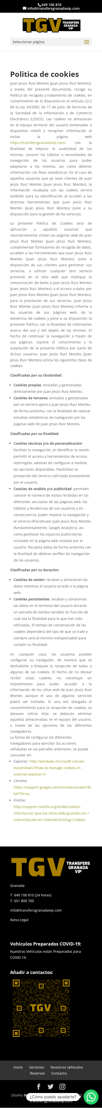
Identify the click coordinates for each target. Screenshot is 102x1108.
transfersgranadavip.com (51, 1101)
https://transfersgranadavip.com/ (37, 142)
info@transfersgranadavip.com (36, 910)
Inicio (18, 1067)
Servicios (36, 1067)
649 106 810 (51, 4)
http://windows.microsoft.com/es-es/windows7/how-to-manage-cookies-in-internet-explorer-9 (49, 768)
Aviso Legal (19, 919)
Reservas (37, 1073)
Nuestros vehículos (67, 1067)
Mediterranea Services (43, 1095)
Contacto (59, 1073)
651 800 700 (24, 900)
